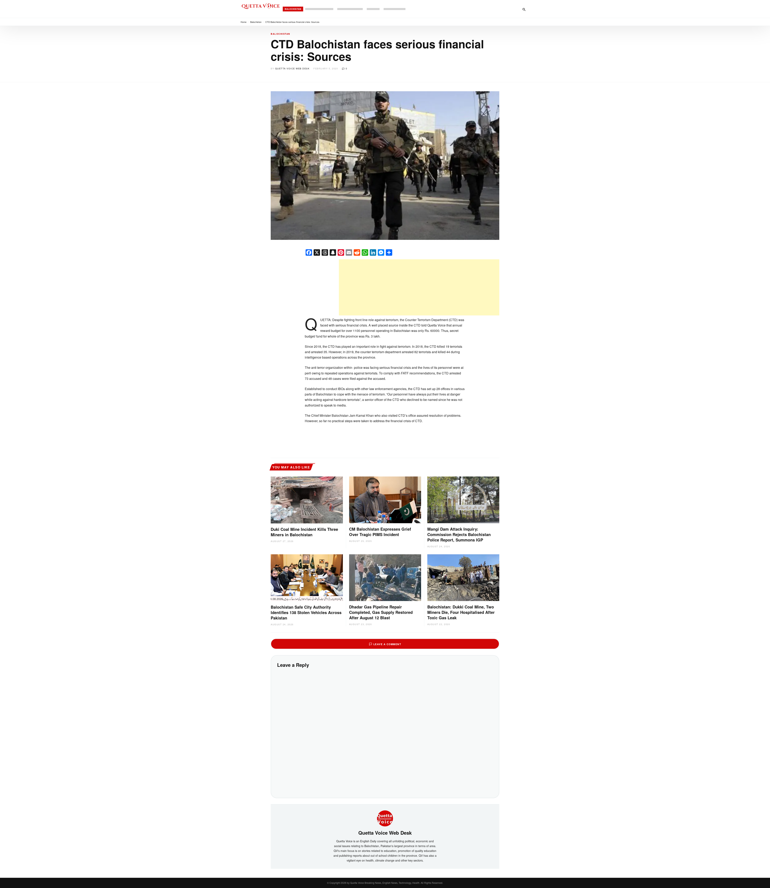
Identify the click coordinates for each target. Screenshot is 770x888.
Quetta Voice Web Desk (292, 68)
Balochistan (293, 9)
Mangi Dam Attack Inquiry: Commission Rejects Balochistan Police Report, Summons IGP (459, 534)
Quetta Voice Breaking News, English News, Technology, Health (384, 882)
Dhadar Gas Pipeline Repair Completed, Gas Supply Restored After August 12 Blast (381, 612)
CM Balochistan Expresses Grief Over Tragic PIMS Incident (380, 531)
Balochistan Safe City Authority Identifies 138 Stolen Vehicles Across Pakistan (306, 612)
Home (243, 21)
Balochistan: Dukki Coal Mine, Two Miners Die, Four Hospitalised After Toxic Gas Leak (461, 612)
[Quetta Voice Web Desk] (385, 818)
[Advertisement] (419, 287)
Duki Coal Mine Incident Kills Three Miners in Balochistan (304, 531)
